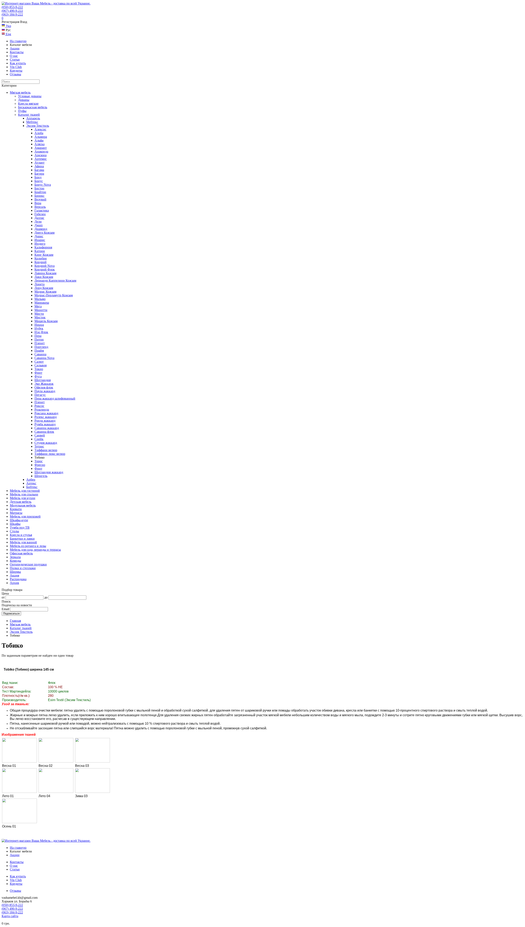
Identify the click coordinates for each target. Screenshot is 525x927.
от (3, 597)
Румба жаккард (45, 424)
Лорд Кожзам (43, 288)
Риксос (39, 406)
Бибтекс (32, 487)
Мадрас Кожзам (45, 291)
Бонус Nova (42, 184)
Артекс (31, 483)
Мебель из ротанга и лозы (28, 546)
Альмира (40, 136)
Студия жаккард (45, 442)
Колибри (40, 258)
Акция (14, 575)
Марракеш (41, 302)
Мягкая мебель (20, 92)
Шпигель (40, 476)
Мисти (39, 313)
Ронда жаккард (44, 420)
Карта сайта (10, 916)
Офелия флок (43, 387)
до (46, 597)
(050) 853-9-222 (12, 7)
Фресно (39, 465)
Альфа (38, 140)
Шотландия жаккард (48, 472)
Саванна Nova (44, 358)
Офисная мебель (21, 553)
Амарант (40, 148)
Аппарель (33, 118)
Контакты (17, 52)
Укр (8, 26)
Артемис (40, 159)
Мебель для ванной (23, 542)
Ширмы (15, 571)
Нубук (38, 328)
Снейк (38, 439)
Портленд (41, 347)
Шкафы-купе (19, 520)
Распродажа (18, 579)
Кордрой (40, 262)
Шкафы (15, 524)
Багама (39, 170)
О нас (14, 56)
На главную (18, 41)
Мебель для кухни (22, 498)
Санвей (39, 435)
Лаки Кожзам (43, 277)
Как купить (18, 63)
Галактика (41, 210)
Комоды (15, 560)
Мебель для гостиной (25, 490)
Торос (38, 461)
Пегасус (40, 395)
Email (5, 609)
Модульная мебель (23, 505)
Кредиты (16, 70)
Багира (39, 173)
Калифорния (43, 247)
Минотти (40, 310)
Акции (14, 48)
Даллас (39, 218)
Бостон (39, 188)
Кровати (16, 509)
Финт (38, 372)
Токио (38, 369)
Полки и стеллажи (23, 568)
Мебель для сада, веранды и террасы (35, 549)
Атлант (39, 162)
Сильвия (40, 365)
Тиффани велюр (45, 450)
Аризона (40, 155)
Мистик (40, 317)
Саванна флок (44, 431)
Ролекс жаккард (45, 417)
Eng (8, 34)
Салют (39, 361)
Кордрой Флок (44, 269)
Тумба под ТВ (20, 527)
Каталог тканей (29, 114)
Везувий (40, 199)
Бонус (38, 181)
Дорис (38, 236)
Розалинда (41, 409)
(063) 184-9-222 (12, 14)
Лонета (39, 284)
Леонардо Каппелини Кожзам (55, 280)
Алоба (38, 133)
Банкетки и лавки (22, 538)
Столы (14, 531)
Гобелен (40, 214)
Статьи (15, 59)
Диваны (23, 100)
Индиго (39, 243)
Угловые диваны (29, 96)
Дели (38, 221)
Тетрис (39, 446)
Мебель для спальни (24, 494)
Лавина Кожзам (45, 273)
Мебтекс (32, 122)
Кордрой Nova (44, 265)
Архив (14, 583)
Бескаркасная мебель (32, 107)
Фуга (38, 376)
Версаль (40, 207)
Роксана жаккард (46, 413)
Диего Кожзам (44, 232)
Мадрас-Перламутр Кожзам (53, 295)
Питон (39, 339)
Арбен (30, 479)
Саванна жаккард (46, 428)
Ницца (39, 324)
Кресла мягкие (28, 103)
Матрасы (16, 512)
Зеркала (15, 557)
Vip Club (16, 67)
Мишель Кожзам (46, 321)
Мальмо (40, 299)
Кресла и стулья (21, 535)
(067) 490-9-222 (12, 10)
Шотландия (42, 380)
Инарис (39, 240)
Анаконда (41, 151)
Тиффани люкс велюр (49, 454)
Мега (38, 306)
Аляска (39, 144)
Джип (38, 225)
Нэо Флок (41, 332)
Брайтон (40, 192)
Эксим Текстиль (37, 125)
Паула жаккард (44, 391)
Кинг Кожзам (43, 254)
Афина (39, 166)
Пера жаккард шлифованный (54, 398)
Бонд (37, 177)
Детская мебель (20, 501)
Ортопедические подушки (28, 564)
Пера (37, 336)
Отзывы (15, 74)
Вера (37, 203)
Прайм (39, 350)
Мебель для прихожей (25, 516)
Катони (39, 251)
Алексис (40, 129)
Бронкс (39, 195)
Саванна (40, 354)
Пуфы (22, 111)
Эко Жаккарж (44, 383)
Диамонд (40, 229)
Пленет (39, 343)
